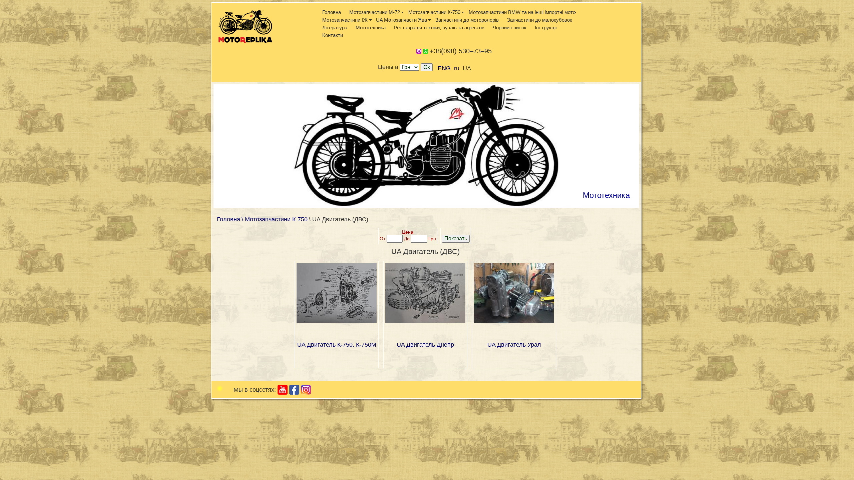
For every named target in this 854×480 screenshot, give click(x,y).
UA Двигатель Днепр (425, 344)
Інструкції (546, 27)
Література (334, 27)
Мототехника (371, 27)
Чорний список (509, 27)
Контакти (332, 35)
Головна (331, 12)
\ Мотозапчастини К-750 (275, 219)
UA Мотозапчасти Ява (401, 20)
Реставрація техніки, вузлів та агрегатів (439, 27)
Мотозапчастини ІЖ (345, 20)
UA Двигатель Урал (514, 344)
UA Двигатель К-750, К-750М (336, 344)
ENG (444, 68)
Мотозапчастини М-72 (374, 12)
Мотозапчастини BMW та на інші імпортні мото (522, 12)
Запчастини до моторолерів (467, 20)
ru (456, 68)
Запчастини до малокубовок (539, 20)
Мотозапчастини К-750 (434, 12)
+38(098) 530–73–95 (461, 51)
